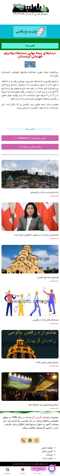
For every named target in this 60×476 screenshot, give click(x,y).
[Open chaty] (52, 468)
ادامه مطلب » (54, 196)
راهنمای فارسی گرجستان (37, 417)
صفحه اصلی (47, 448)
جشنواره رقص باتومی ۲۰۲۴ (47, 362)
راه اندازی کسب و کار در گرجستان (44, 192)
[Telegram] (30, 440)
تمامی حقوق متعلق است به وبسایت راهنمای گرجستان (30, 464)
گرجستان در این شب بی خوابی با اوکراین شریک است (36, 235)
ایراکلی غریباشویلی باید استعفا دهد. (43, 404)
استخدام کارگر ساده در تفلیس (46, 320)
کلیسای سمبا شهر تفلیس (48, 277)
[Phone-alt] (23, 440)
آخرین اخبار (47, 451)
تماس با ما (48, 458)
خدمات (49, 455)
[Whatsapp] (36, 440)
